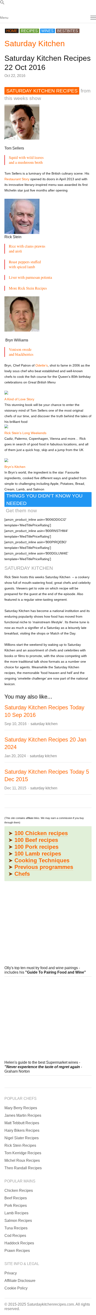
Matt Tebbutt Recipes (21, 1123)
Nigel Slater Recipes (21, 1138)
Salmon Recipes (18, 1221)
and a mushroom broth (26, 162)
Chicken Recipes (18, 1191)
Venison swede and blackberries (21, 352)
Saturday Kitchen (34, 43)
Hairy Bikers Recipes (21, 1130)
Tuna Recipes (15, 1228)
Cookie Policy (15, 1288)
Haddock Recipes (19, 1243)
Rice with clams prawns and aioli (27, 249)
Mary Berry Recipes (20, 1108)
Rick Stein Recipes (20, 1145)
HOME (11, 31)
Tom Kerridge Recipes (22, 1153)
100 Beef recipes (36, 840)
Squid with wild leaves (26, 157)
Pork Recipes (15, 1206)
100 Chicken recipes (41, 833)
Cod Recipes (15, 1236)
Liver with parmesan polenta (30, 277)
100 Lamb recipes (37, 853)
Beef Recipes (15, 1198)
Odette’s (41, 365)
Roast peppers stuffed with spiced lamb (25, 264)
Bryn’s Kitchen (14, 467)
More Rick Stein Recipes (28, 288)
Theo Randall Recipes (23, 1168)
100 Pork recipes (36, 847)
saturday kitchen (44, 724)
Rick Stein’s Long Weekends (25, 433)
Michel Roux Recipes (22, 1160)
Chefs (22, 874)
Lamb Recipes (16, 1213)
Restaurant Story (16, 179)
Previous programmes (43, 867)
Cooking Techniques (41, 860)
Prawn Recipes (17, 1251)
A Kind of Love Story (19, 399)
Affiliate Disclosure (19, 1281)
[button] (2, 3)
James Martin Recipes (22, 1115)
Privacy (10, 1273)
